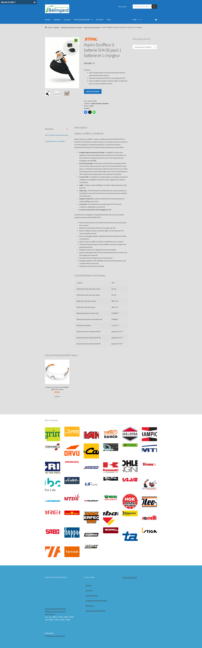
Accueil (47, 20)
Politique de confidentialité (95, 611)
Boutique (57, 20)
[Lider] (72, 480)
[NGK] (130, 501)
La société (89, 590)
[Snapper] (91, 535)
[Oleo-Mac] (149, 501)
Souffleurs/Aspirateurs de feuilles (71, 27)
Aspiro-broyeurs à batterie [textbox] (144, 47)
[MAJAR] (130, 479)
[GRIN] (52, 467)
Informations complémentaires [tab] (56, 135)
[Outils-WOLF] (72, 513)
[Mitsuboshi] (52, 501)
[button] (76, 40)
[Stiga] (149, 530)
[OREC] (52, 512)
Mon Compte (122, 7)
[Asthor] (72, 432)
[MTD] (72, 497)
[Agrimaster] (52, 434)
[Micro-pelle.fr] (149, 484)
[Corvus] (72, 451)
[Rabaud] (110, 518)
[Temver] (72, 551)
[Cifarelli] (52, 446)
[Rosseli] (149, 518)
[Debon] (110, 447)
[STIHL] (52, 551)
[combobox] (145, 47)
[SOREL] (110, 530)
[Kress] (149, 464)
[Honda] (72, 462)
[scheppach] (72, 532)
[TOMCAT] (91, 547)
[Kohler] (130, 466)
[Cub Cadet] (91, 451)
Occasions (99, 20)
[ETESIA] (130, 445)
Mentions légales (91, 595)
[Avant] (91, 434)
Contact (88, 585)
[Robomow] (130, 513)
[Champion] (149, 434)
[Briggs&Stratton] (130, 434)
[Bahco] (110, 434)
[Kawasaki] (110, 467)
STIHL (92, 106)
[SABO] (52, 531)
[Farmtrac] (149, 451)
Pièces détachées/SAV (82, 20)
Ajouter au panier (92, 91)
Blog (108, 20)
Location (67, 20)
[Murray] (91, 501)
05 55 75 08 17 (50, 614)
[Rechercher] (154, 6)
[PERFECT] (91, 517)
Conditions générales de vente (96, 600)
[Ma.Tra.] (110, 479)
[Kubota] (52, 484)
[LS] (91, 484)
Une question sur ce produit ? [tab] (55, 141)
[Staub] (130, 534)
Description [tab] (49, 129)
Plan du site (89, 606)
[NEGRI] (110, 497)
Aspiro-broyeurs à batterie (92, 27)
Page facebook (130, 577)
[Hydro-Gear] (91, 467)
